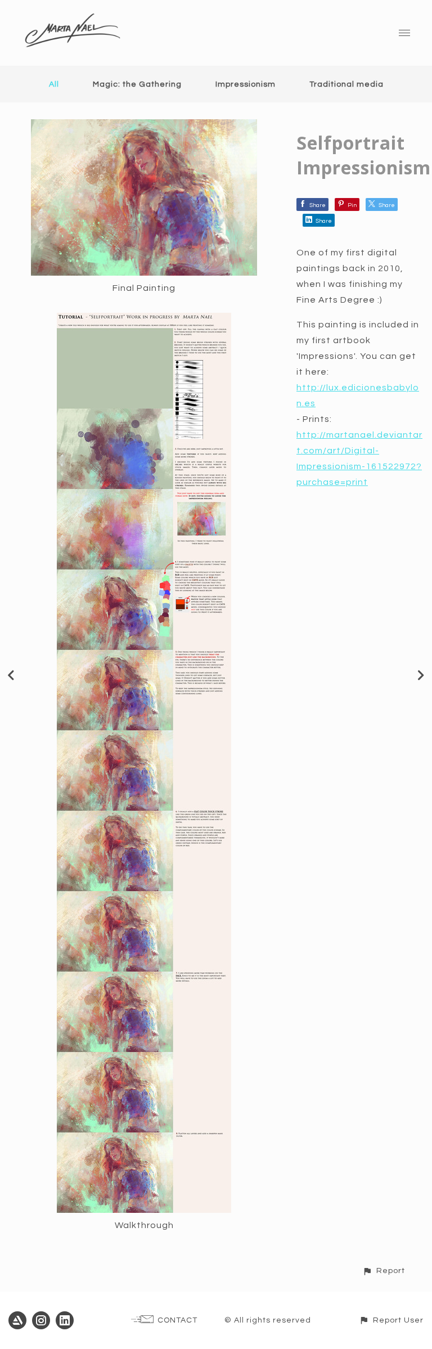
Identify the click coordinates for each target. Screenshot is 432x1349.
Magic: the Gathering (137, 84)
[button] (384, 1270)
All (54, 84)
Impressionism (245, 84)
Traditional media (346, 84)
